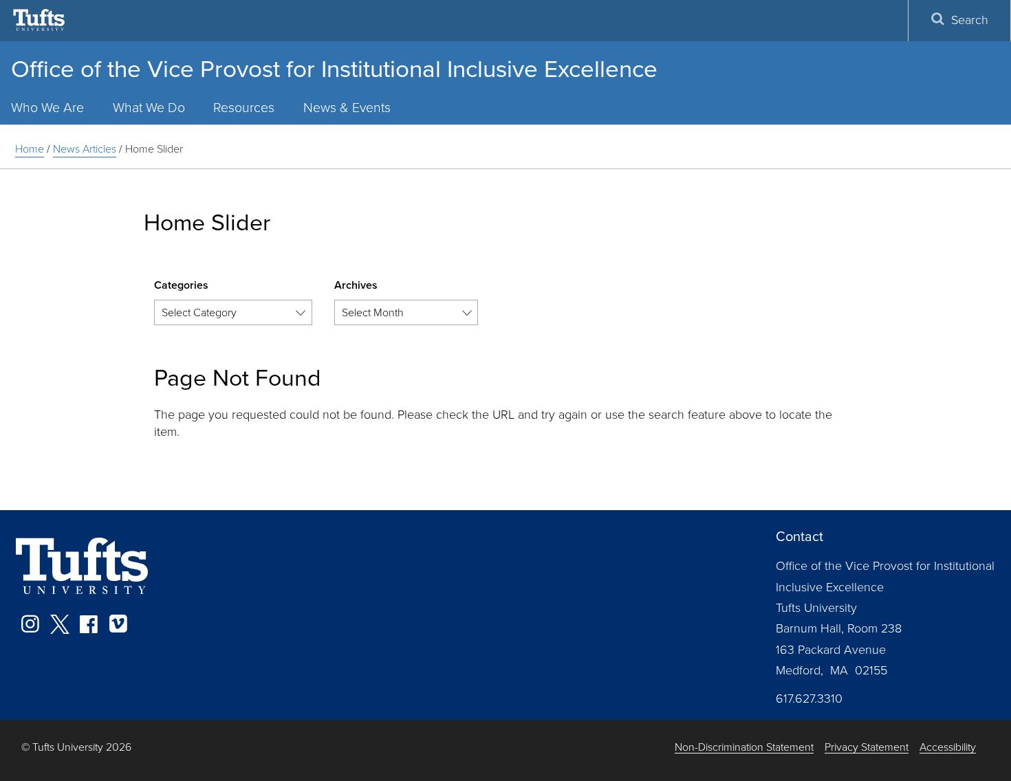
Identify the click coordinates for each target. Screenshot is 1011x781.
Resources (243, 108)
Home (29, 149)
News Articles (84, 149)
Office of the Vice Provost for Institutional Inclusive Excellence (334, 69)
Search (969, 20)
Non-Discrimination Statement (744, 748)
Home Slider (154, 149)
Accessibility (948, 748)
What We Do (149, 108)
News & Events (347, 108)
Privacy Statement (867, 748)
